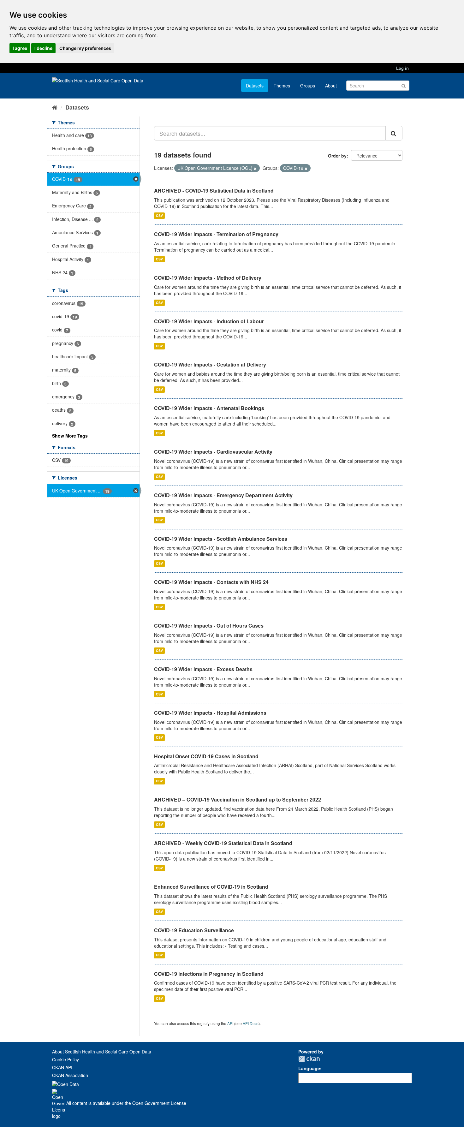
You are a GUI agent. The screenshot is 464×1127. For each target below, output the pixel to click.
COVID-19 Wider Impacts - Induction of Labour (209, 321)
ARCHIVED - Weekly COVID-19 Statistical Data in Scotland (223, 843)
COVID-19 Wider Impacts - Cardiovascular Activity (213, 451)
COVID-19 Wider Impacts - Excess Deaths (203, 669)
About (331, 85)
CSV (159, 215)
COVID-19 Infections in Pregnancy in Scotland (209, 973)
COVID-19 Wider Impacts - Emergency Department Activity (223, 495)
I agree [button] (20, 48)
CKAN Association (70, 1075)
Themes (282, 85)
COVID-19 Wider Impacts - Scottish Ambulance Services (220, 538)
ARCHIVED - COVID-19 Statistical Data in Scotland (214, 190)
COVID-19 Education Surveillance (194, 930)
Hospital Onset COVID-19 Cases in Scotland (206, 756)
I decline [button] (43, 48)
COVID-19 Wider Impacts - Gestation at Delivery (210, 364)
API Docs (251, 1023)
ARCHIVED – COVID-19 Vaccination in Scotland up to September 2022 (237, 799)
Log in (402, 68)
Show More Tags (70, 435)
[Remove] (255, 168)
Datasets (255, 85)
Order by (337, 155)
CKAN (309, 1058)
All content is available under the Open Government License (125, 1103)
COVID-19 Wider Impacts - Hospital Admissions (210, 712)
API (230, 1023)
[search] (393, 133)
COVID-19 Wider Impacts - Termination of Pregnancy (216, 234)
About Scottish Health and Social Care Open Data (101, 1051)
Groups (307, 85)
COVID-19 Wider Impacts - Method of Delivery (207, 277)
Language (309, 1068)
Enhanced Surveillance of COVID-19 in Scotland (211, 886)
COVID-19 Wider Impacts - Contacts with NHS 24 (211, 582)
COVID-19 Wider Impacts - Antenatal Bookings (209, 408)
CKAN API (62, 1067)
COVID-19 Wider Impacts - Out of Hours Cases (209, 625)
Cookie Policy (65, 1059)
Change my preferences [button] (85, 48)
